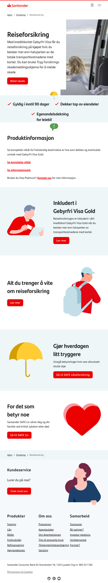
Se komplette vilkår (19, 162)
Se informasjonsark (19, 170)
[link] (10, 5)
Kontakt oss (44, 178)
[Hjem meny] (99, 5)
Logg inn (92, 5)
